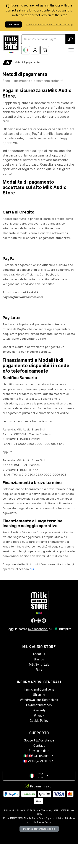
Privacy (39, 715)
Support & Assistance (39, 740)
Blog (39, 669)
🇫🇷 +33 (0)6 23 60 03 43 (39, 761)
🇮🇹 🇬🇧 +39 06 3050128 (39, 756)
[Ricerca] (70, 39)
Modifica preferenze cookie (39, 829)
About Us (39, 654)
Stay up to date (39, 751)
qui (32, 569)
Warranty (39, 710)
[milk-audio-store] (11, 44)
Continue (13, 24)
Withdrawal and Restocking (39, 700)
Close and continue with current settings (49, 24)
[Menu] (71, 50)
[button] (39, 775)
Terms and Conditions (39, 689)
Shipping (39, 694)
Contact (39, 745)
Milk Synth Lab (39, 664)
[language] (25, 50)
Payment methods (39, 705)
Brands (39, 659)
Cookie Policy (39, 720)
